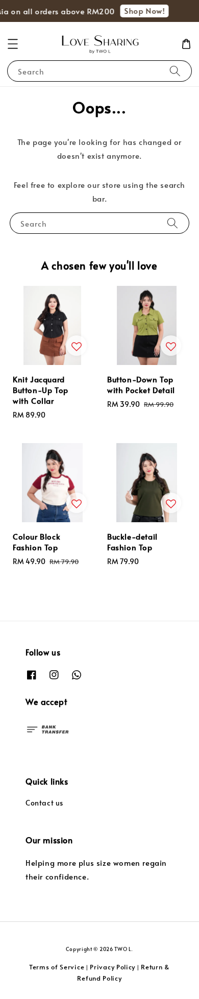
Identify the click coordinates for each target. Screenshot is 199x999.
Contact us (44, 803)
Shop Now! (142, 10)
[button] (13, 44)
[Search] (175, 71)
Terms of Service (56, 966)
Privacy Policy (112, 966)
